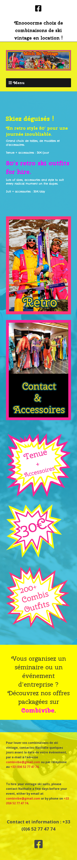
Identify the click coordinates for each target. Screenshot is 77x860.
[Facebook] (38, 8)
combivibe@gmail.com (23, 762)
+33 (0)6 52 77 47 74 (24, 767)
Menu (18, 82)
